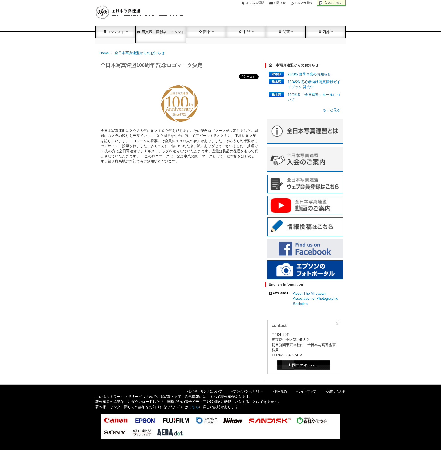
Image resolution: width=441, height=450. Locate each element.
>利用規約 (280, 391)
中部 (246, 32)
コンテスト (116, 32)
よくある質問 (255, 3)
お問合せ (279, 3)
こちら (193, 407)
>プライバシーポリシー (247, 391)
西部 (326, 32)
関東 (206, 32)
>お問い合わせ (335, 391)
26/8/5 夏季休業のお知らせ (309, 74)
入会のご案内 (333, 3)
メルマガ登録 (303, 3)
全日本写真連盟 (139, 12)
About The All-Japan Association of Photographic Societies (315, 298)
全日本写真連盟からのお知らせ (140, 53)
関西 (286, 32)
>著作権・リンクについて (204, 391)
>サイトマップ (306, 391)
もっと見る (331, 110)
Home (104, 53)
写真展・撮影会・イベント (163, 32)
